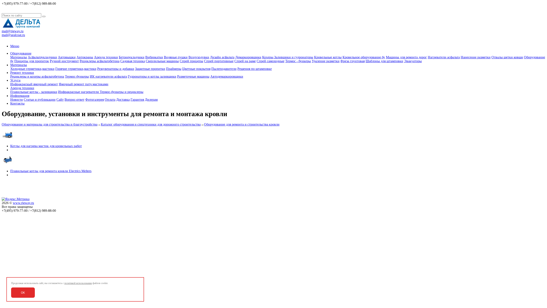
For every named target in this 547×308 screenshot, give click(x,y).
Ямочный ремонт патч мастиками (83, 84)
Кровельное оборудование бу (364, 57)
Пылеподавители (224, 69)
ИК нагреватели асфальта (108, 76)
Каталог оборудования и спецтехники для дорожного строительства (151, 124)
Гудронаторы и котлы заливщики (152, 76)
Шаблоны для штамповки (384, 61)
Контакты (17, 103)
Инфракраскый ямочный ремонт (34, 84)
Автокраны (84, 57)
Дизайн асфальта (222, 57)
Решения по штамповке (254, 69)
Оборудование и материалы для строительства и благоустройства (49, 124)
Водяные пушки (176, 57)
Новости (16, 99)
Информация (19, 96)
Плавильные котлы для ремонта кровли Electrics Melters (50, 171)
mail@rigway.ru (13, 31)
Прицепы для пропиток (31, 61)
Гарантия (137, 99)
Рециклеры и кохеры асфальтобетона (37, 76)
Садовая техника (132, 61)
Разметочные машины (193, 76)
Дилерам (151, 99)
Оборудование (20, 53)
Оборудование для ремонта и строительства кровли (241, 124)
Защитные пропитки (150, 69)
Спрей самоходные (270, 61)
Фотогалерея (94, 99)
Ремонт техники (22, 72)
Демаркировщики (248, 57)
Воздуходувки (198, 57)
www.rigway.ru (23, 203)
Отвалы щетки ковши (507, 57)
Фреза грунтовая (352, 61)
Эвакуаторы (413, 61)
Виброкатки (154, 57)
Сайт (60, 99)
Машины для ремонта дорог (406, 57)
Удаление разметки (326, 61)
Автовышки (67, 57)
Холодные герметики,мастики (32, 69)
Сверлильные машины (162, 61)
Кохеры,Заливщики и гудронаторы (287, 57)
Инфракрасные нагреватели (79, 92)
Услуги (15, 80)
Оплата (110, 99)
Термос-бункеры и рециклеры (121, 92)
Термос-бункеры (77, 76)
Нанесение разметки (476, 57)
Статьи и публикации (40, 99)
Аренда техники (106, 57)
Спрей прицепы (191, 61)
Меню (14, 46)
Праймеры (173, 69)
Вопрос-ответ (74, 99)
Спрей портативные (219, 61)
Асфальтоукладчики (42, 57)
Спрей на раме (245, 61)
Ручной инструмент (64, 61)
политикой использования (78, 283)
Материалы (18, 57)
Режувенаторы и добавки (115, 69)
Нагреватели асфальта (444, 57)
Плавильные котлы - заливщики (33, 92)
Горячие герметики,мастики (75, 69)
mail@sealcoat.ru (13, 35)
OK (23, 292)
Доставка (123, 99)
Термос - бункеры (298, 61)
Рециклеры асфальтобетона (99, 61)
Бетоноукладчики (131, 57)
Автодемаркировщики (226, 76)
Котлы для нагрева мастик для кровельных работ (46, 146)
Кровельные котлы (328, 57)
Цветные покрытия (196, 69)
